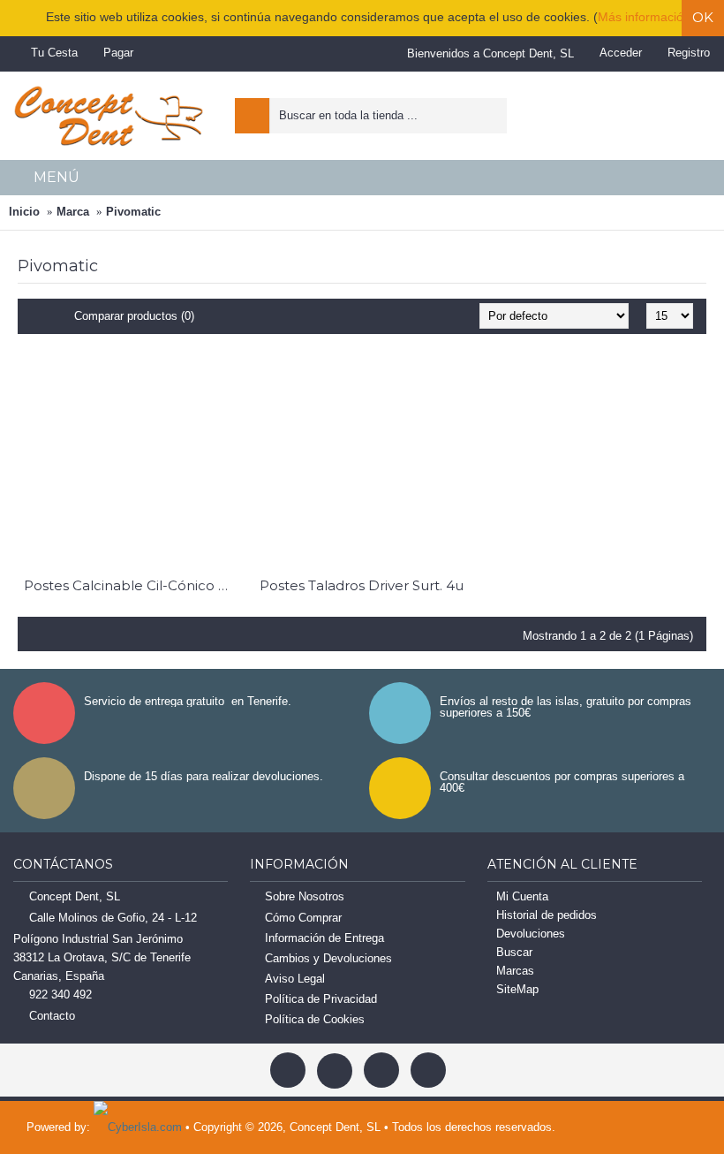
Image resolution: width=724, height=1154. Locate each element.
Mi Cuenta (522, 896)
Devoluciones (530, 933)
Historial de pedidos (546, 915)
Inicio (24, 211)
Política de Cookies (315, 1019)
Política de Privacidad (321, 999)
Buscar (514, 952)
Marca (73, 211)
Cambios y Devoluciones (328, 958)
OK (702, 17)
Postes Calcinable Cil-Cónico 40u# (130, 585)
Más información (644, 17)
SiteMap (517, 989)
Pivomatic (133, 211)
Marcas (515, 970)
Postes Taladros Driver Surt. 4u (362, 585)
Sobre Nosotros (304, 896)
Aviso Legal (295, 978)
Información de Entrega (324, 938)
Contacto (52, 1016)
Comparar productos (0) (134, 316)
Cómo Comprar (303, 917)
